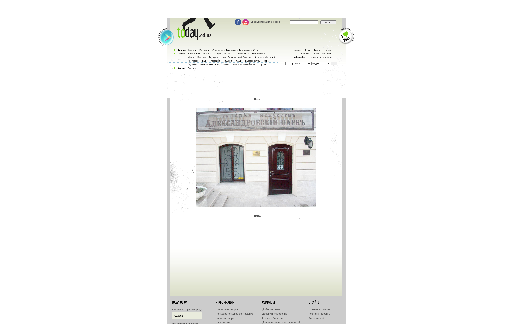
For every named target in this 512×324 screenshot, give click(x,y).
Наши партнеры (225, 318)
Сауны (225, 64)
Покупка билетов (272, 318)
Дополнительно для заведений (281, 322)
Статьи (327, 50)
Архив (263, 64)
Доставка (192, 68)
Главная (297, 50)
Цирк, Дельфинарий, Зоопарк (236, 57)
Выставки (231, 50)
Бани (234, 64)
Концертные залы (222, 53)
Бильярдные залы (209, 64)
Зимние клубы (259, 53)
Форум (317, 50)
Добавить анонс (271, 309)
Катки (266, 61)
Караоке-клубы (252, 61)
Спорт (256, 50)
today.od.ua (179, 302)
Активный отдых (248, 64)
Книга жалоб (316, 318)
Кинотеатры (194, 53)
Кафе (205, 61)
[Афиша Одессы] (195, 39)
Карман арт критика (321, 57)
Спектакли (217, 50)
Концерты (204, 50)
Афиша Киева (301, 57)
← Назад (256, 99)
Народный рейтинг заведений (316, 53)
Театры (206, 53)
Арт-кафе (213, 57)
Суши (239, 61)
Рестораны (193, 61)
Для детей (270, 57)
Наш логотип (223, 322)
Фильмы (192, 50)
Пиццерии (228, 61)
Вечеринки (244, 50)
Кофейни (215, 61)
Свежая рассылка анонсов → (267, 22)
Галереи (201, 57)
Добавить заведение (274, 313)
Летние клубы (242, 53)
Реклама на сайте (319, 313)
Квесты (258, 57)
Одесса (178, 315)
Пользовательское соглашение (234, 313)
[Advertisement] (256, 9)
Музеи (191, 57)
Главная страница (319, 309)
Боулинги (192, 64)
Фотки (307, 50)
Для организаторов (227, 309)
